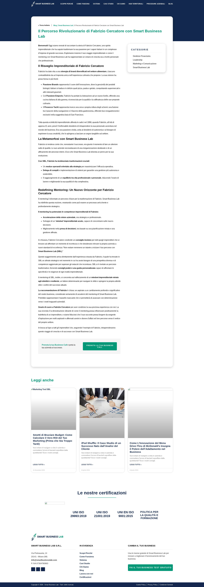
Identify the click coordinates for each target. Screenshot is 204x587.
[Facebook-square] (33, 569)
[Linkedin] (38, 569)
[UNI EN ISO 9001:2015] (126, 505)
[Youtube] (43, 569)
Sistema (96, 4)
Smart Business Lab (65, 25)
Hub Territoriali (136, 4)
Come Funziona (83, 4)
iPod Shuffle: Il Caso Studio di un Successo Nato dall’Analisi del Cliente (101, 446)
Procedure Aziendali (156, 4)
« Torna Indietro (44, 25)
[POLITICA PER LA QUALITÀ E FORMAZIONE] (149, 505)
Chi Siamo (121, 4)
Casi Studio (108, 4)
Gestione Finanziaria (141, 56)
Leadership (137, 60)
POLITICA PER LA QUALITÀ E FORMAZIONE (149, 515)
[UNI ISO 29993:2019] (78, 505)
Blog (170, 4)
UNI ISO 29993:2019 (78, 514)
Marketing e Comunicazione (144, 64)
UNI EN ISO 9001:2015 (125, 514)
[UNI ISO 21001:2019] (102, 505)
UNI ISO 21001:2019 (102, 514)
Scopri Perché (66, 4)
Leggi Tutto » (39, 464)
